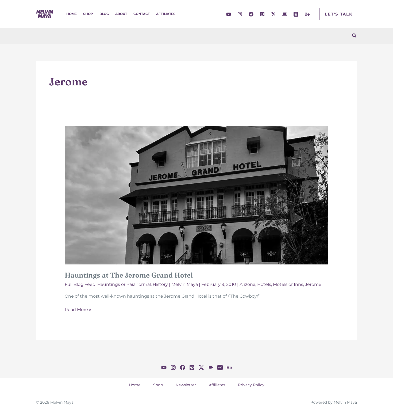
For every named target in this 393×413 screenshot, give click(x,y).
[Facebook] (251, 14)
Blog (104, 14)
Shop (88, 14)
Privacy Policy (251, 384)
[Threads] (296, 14)
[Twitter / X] (273, 14)
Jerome (313, 284)
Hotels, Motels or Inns (280, 284)
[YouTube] (228, 14)
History (160, 284)
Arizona (247, 284)
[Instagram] (239, 14)
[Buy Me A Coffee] (284, 14)
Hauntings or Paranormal (124, 284)
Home (71, 14)
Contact (141, 14)
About (121, 14)
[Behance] (307, 14)
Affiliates (165, 14)
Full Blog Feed (80, 284)
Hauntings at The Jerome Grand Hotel (129, 275)
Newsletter (186, 384)
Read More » (78, 310)
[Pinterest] (262, 14)
